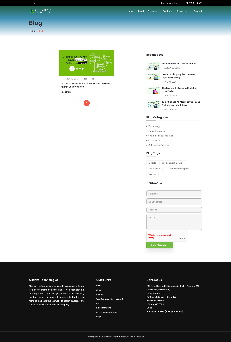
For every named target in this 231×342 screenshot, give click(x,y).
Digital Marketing (103, 307)
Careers (99, 294)
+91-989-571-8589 (193, 3)
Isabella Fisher (90, 78)
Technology (154, 126)
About (141, 11)
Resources (182, 11)
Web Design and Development (109, 299)
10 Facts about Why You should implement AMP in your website (86, 85)
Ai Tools (152, 163)
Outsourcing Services (158, 145)
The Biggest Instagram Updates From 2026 (179, 90)
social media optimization (161, 135)
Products (167, 11)
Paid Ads (152, 174)
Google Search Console (173, 163)
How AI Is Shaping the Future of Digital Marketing (179, 76)
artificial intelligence (180, 168)
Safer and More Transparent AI (179, 63)
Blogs (98, 316)
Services (152, 11)
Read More (66, 91)
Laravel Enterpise (156, 131)
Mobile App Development (107, 312)
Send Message (158, 244)
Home (131, 11)
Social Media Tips (157, 168)
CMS (98, 303)
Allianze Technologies (115, 336)
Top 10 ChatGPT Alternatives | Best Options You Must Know (181, 103)
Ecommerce (154, 140)
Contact (197, 11)
